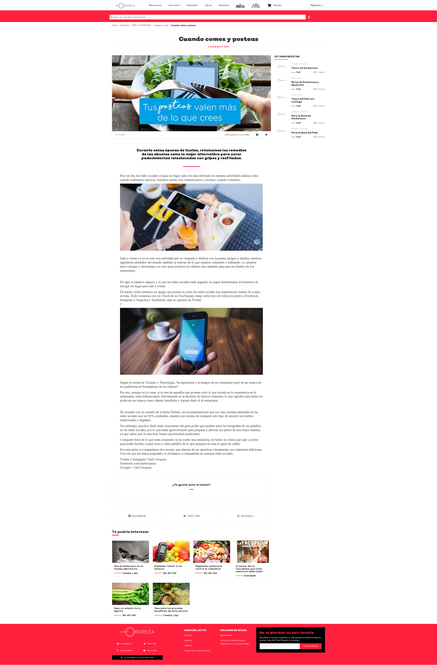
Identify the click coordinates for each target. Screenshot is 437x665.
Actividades (250, 575)
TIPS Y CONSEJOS (141, 25)
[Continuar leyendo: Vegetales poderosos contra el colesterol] (211, 552)
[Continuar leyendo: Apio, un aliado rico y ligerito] (130, 594)
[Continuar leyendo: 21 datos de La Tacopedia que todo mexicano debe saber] (252, 552)
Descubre (124, 25)
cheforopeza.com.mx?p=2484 (236, 135)
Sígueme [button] (316, 5)
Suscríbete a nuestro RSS (139, 657)
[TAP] (240, 5)
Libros (188, 640)
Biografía (226, 635)
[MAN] (256, 5)
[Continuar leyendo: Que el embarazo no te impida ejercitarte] (130, 552)
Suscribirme (310, 646)
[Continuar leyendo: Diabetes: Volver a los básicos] (171, 552)
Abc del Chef (169, 573)
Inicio (115, 25)
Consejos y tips (161, 25)
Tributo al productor (197, 650)
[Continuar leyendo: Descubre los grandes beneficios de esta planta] (171, 594)
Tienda (188, 645)
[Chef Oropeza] (125, 5)
